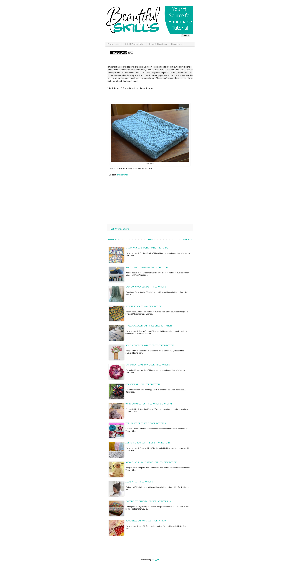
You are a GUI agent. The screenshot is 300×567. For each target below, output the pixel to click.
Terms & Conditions (158, 44)
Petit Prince (122, 174)
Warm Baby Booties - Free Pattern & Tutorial (148, 404)
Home (150, 239)
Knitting (118, 229)
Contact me (176, 44)
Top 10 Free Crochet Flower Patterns (145, 423)
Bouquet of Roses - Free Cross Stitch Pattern (150, 345)
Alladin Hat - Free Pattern (139, 482)
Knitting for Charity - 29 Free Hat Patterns (148, 501)
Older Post (187, 239)
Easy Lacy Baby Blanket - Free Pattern (145, 287)
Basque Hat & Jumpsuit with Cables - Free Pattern (151, 462)
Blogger (155, 559)
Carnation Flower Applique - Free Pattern (147, 365)
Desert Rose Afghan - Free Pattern (143, 306)
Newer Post (113, 239)
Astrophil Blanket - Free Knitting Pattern (147, 443)
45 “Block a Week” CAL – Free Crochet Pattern (149, 326)
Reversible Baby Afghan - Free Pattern (145, 521)
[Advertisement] (144, 97)
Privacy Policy (114, 44)
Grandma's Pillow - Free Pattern (142, 384)
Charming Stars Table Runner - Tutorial (146, 248)
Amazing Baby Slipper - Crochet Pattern (146, 267)
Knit (112, 229)
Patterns (125, 229)
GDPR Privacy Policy (135, 44)
